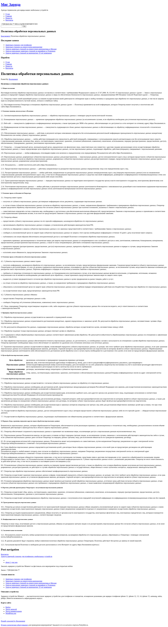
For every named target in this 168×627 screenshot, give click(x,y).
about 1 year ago (11, 562)
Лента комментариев (13, 611)
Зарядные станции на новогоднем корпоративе (23, 47)
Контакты (9, 20)
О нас (7, 14)
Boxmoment (13, 79)
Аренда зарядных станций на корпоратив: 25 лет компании (28, 53)
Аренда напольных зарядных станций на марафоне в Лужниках (30, 51)
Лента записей (11, 609)
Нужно (4, 625)
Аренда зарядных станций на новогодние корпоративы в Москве (31, 49)
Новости (8, 18)
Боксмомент (5, 36)
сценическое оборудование (17, 625)
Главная (8, 16)
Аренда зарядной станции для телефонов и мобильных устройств (26, 556)
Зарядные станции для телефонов (18, 45)
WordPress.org (10, 613)
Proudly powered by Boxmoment (13, 621)
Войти (8, 607)
